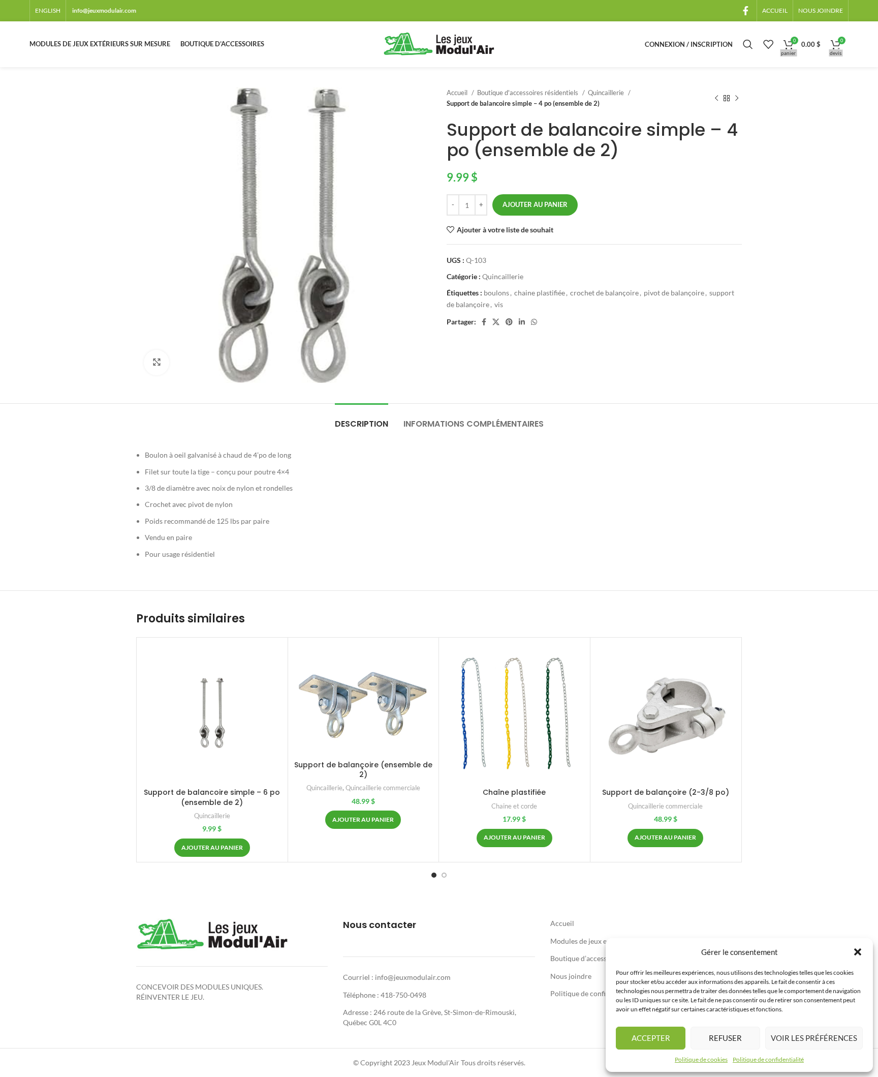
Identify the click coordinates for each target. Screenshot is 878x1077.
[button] (858, 952)
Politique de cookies (701, 1059)
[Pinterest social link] (509, 321)
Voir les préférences (814, 1037)
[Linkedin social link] (522, 321)
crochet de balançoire (604, 292)
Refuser (725, 1037)
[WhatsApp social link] (534, 321)
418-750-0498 (403, 995)
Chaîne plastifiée (514, 792)
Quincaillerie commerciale (383, 788)
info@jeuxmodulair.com (104, 10)
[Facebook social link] (745, 10)
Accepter (651, 1037)
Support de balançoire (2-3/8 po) (665, 792)
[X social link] (496, 321)
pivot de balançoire (674, 292)
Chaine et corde (514, 806)
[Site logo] (439, 43)
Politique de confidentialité (768, 1059)
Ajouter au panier (535, 204)
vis (498, 304)
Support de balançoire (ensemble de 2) (363, 770)
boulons (496, 292)
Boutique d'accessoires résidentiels (528, 92)
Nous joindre (570, 976)
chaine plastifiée (539, 292)
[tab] (361, 418)
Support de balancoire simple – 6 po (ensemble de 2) (212, 797)
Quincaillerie (606, 92)
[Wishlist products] (768, 44)
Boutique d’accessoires (586, 958)
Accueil (458, 92)
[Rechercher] (748, 44)
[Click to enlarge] (156, 362)
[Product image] (514, 713)
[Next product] (737, 98)
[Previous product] (716, 98)
